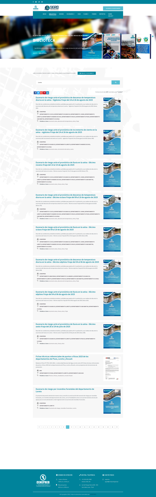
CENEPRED (42, 111)
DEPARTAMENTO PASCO (68, 116)
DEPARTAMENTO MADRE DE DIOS (51, 116)
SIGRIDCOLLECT (110, 15)
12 (89, 427)
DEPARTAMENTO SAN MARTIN (84, 179)
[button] (152, 36)
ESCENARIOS (70, 14)
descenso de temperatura (65, 121)
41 (112, 427)
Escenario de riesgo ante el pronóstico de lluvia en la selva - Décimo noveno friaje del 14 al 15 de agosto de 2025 (65, 163)
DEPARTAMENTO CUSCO (47, 114)
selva (74, 121)
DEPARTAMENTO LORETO (63, 144)
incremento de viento (64, 149)
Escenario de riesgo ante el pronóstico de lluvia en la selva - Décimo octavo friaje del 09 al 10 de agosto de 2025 (65, 228)
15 (103, 427)
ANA (40, 370)
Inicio (35, 53)
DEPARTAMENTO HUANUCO (62, 114)
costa (71, 149)
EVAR (79, 14)
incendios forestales (66, 408)
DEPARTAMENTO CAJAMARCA (65, 276)
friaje (77, 121)
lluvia (59, 184)
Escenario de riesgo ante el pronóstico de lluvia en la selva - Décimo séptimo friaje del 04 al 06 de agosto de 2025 (65, 293)
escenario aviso (53, 121)
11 (84, 427)
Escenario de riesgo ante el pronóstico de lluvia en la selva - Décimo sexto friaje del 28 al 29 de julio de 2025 (65, 325)
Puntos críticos (53, 375)
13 (94, 427)
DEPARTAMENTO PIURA (46, 373)
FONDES (94, 14)
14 (98, 427)
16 (107, 427)
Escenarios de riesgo (54, 408)
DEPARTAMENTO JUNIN (77, 114)
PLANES (86, 14)
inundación (61, 375)
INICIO (44, 14)
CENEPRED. (93, 494)
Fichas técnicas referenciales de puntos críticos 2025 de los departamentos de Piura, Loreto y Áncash (62, 357)
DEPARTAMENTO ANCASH (76, 373)
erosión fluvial (68, 375)
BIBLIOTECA (52, 14)
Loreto (74, 408)
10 (80, 427)
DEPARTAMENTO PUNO (82, 116)
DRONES (61, 14)
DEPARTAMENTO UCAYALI (52, 119)
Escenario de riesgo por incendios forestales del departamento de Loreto (65, 390)
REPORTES (102, 14)
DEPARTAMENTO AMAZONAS (48, 276)
